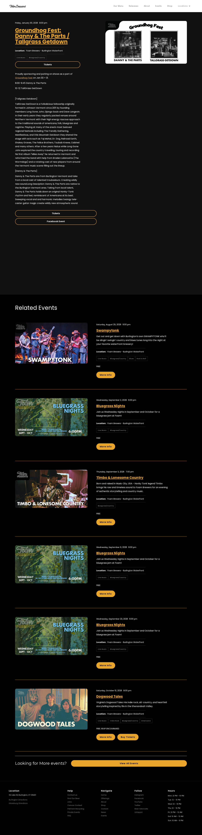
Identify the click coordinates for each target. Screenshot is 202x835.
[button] (184, 6)
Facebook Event (56, 221)
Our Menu (118, 6)
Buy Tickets (128, 737)
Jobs (69, 802)
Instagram (139, 795)
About (147, 6)
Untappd (138, 812)
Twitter (137, 805)
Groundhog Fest (24, 77)
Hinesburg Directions (18, 803)
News (103, 812)
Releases (133, 6)
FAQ (69, 815)
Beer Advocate (141, 808)
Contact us (72, 795)
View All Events (129, 763)
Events (158, 6)
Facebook (139, 798)
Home (103, 795)
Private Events (73, 812)
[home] (18, 6)
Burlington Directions (18, 799)
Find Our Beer (73, 798)
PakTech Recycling (75, 808)
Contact (104, 808)
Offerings (105, 798)
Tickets (48, 64)
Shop (169, 6)
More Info (106, 375)
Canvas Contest (74, 805)
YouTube (138, 802)
